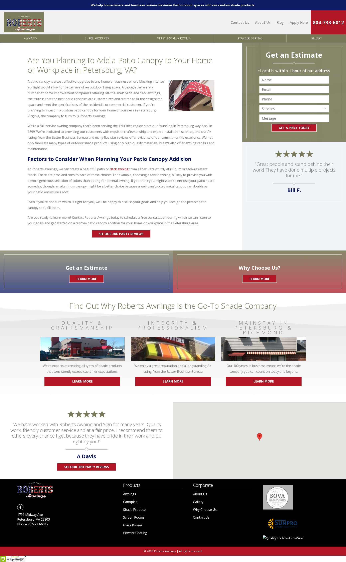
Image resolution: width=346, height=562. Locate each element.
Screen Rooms (134, 517)
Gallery (316, 38)
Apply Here (299, 22)
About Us (263, 22)
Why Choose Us (205, 509)
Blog (280, 22)
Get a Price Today (294, 128)
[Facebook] (20, 507)
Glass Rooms (132, 525)
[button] (259, 437)
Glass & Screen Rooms (173, 38)
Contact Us (240, 22)
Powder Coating (250, 38)
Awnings (30, 38)
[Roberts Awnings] (24, 22)
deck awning (119, 169)
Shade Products (97, 38)
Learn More (82, 381)
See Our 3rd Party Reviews (121, 234)
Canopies (130, 502)
